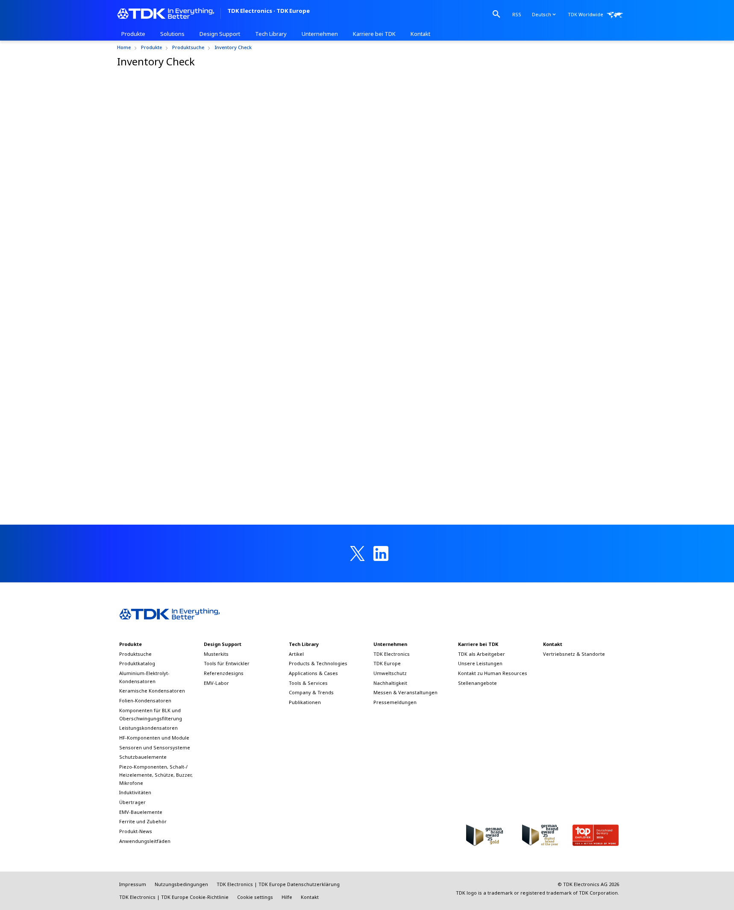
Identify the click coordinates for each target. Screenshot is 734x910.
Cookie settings (255, 897)
